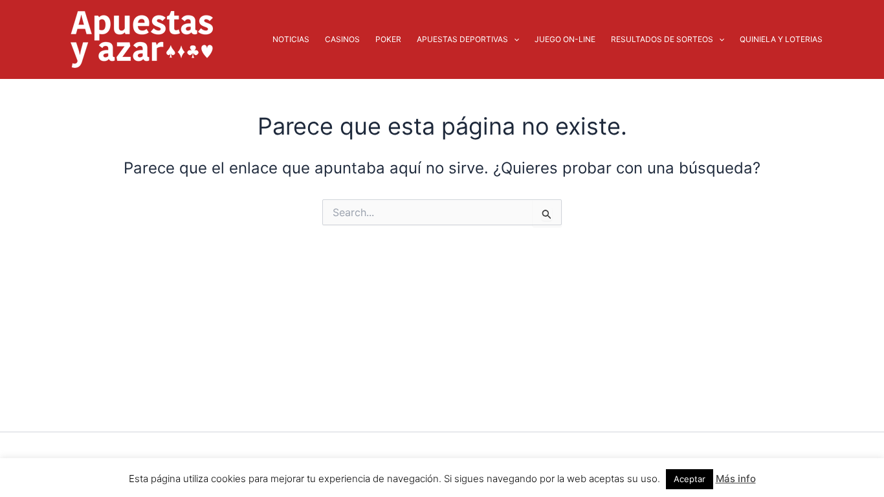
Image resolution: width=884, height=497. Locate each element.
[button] (513, 39)
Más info (736, 478)
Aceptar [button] (689, 479)
